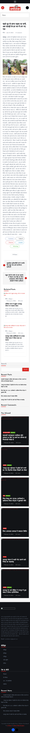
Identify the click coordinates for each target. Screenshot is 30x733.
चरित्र (4, 663)
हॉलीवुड (4, 653)
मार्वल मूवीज (5, 660)
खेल (4, 495)
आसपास (4, 465)
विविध (4, 32)
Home (4, 15)
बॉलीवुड (4, 649)
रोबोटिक (5, 684)
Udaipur (15, 254)
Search (4, 364)
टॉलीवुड (4, 656)
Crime (4, 556)
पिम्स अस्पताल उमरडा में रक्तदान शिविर (9, 396)
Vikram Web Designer (18, 725)
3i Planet (9, 725)
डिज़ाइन (5, 674)
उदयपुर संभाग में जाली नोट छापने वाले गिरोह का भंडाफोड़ (12, 399)
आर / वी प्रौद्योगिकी (7, 680)
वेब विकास (5, 677)
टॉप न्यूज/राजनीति (6, 432)
